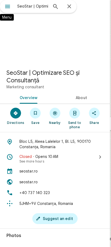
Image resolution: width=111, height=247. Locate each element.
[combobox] (32, 6)
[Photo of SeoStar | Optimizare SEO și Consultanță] (55, 32)
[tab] (27, 97)
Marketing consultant (25, 86)
